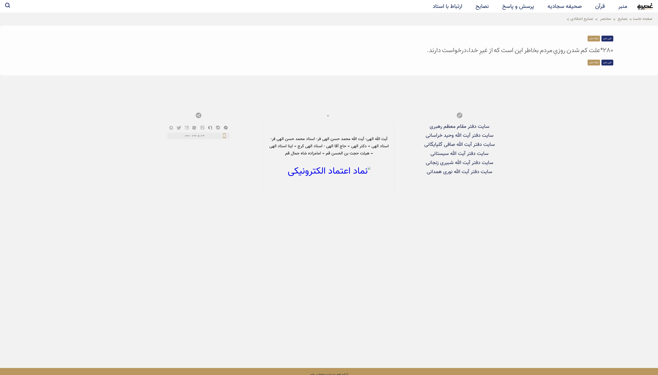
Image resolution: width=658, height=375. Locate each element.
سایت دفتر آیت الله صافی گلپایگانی (459, 145)
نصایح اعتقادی (581, 19)
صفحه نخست (642, 19)
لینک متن (593, 38)
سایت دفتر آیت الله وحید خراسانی (460, 135)
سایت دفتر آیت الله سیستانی (459, 154)
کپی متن (607, 38)
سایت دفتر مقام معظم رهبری (459, 127)
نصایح (622, 19)
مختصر (605, 19)
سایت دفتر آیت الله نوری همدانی (459, 172)
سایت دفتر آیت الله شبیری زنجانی (459, 163)
